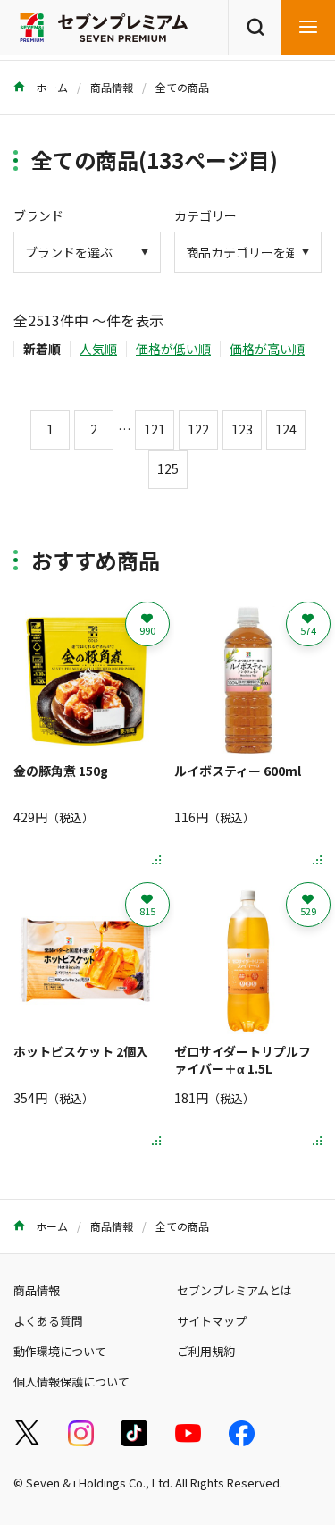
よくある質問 (48, 1320)
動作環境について (59, 1351)
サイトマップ (212, 1320)
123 (242, 429)
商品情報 (111, 87)
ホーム (50, 87)
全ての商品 (182, 87)
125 (168, 468)
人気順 (98, 349)
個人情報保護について (71, 1381)
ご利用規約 (206, 1351)
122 (198, 429)
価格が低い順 (173, 349)
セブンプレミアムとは (234, 1290)
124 (286, 429)
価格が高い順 (267, 349)
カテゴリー (205, 215)
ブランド (38, 215)
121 (154, 429)
